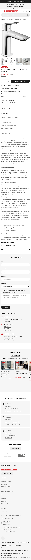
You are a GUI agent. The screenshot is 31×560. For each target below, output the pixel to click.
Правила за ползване (23, 542)
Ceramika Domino (5, 371)
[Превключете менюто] (2, 11)
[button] (2, 1)
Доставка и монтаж (6, 548)
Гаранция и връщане (6, 545)
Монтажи (21, 6)
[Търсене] (28, 15)
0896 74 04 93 (16, 424)
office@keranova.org (8, 518)
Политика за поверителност (8, 542)
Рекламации (17, 545)
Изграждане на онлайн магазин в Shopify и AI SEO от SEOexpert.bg (15, 557)
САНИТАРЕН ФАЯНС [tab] (14, 358)
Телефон (3, 276)
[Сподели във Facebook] (9, 108)
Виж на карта (8, 406)
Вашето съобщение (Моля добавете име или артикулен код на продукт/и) (13, 291)
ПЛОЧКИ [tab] (3, 358)
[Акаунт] (26, 11)
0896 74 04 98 (17, 411)
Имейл (3, 269)
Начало (3, 19)
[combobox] (15, 15)
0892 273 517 (7, 330)
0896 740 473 (8, 438)
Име (2, 261)
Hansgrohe (10, 19)
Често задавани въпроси (15, 8)
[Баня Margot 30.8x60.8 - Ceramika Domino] (7, 365)
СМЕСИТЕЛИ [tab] (25, 358)
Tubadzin (17, 371)
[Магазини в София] (23, 11)
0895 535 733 (7, 327)
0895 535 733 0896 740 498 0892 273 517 (6, 523)
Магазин (4, 283)
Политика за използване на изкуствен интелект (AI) (14, 550)
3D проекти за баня (12, 6)
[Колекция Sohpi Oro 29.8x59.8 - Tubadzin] (21, 365)
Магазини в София (12, 4)
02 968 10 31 (8, 424)
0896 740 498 (7, 328)
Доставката (3, 76)
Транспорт (21, 4)
